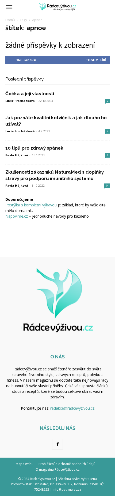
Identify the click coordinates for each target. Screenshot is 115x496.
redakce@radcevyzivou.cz (72, 408)
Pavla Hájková (16, 155)
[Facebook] (57, 444)
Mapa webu (24, 464)
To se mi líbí (96, 60)
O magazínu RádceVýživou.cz (57, 469)
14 (107, 185)
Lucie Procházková (20, 101)
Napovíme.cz (16, 216)
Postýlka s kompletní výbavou (31, 204)
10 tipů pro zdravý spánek (34, 148)
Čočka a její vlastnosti (29, 93)
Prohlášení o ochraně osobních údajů (67, 464)
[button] (9, 7)
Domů (10, 20)
